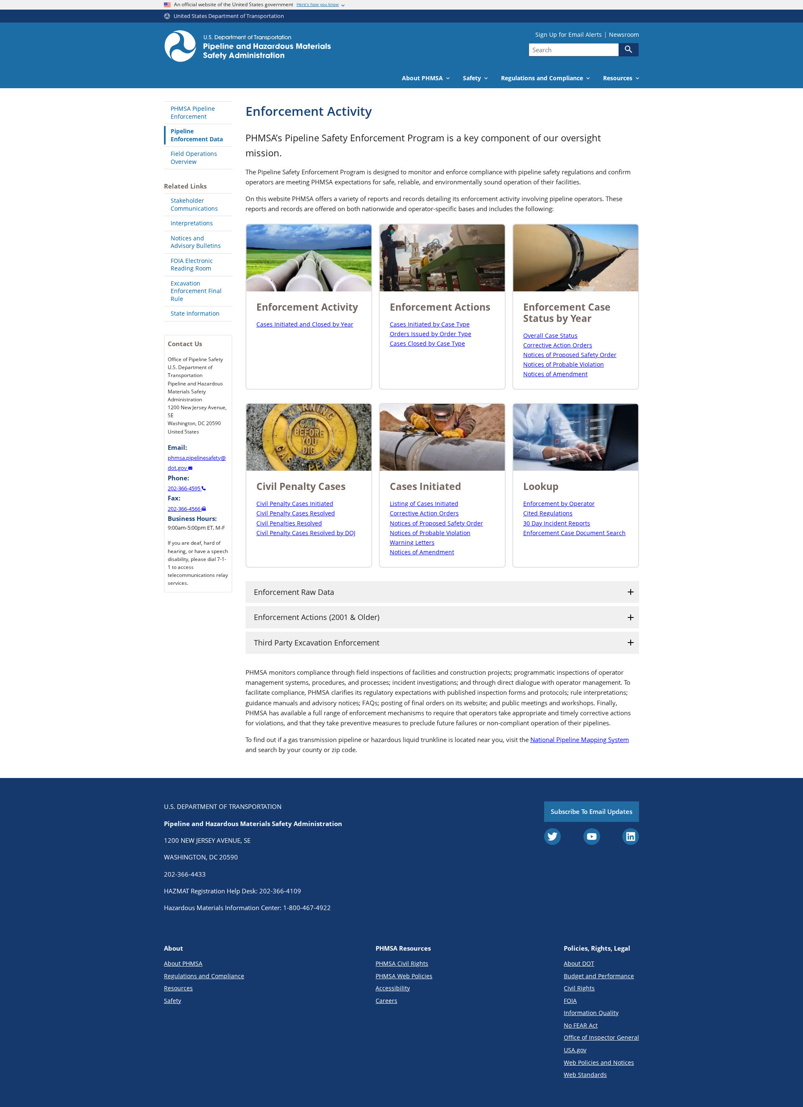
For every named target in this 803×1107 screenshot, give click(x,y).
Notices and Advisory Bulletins (196, 242)
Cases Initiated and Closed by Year (304, 324)
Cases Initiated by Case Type (430, 324)
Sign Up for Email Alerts (568, 35)
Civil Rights (579, 988)
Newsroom (624, 35)
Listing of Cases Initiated (424, 504)
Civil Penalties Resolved (289, 523)
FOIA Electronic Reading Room (192, 265)
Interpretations (192, 223)
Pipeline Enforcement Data (197, 135)
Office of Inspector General (601, 1037)
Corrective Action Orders (557, 345)
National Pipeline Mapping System (579, 739)
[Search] (629, 49)
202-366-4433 (185, 874)
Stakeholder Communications (194, 204)
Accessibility (393, 988)
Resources (178, 988)
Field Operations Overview (194, 158)
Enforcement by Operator (559, 504)
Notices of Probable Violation (563, 364)
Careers (386, 1001)
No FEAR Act (581, 1025)
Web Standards (585, 1075)
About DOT (579, 963)
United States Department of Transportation (229, 16)
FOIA (570, 1001)
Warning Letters (412, 542)
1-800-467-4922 (307, 907)
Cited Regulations (548, 513)
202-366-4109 (280, 891)
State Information (195, 313)
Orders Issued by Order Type (430, 334)
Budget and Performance (599, 976)
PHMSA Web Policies (404, 976)
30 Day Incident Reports (556, 523)
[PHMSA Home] (247, 47)
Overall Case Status (550, 335)
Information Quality (591, 1013)
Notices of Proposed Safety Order (569, 355)
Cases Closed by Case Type (427, 343)
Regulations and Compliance (204, 976)
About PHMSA (183, 963)
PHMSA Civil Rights (402, 963)
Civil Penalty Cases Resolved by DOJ (305, 533)
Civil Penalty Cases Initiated (294, 504)
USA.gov (575, 1050)
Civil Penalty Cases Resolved (295, 513)
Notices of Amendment (555, 374)
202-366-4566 (185, 509)
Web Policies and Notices (599, 1062)
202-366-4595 (185, 488)
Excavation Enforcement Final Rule (196, 291)
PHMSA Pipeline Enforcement (193, 112)
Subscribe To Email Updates (591, 811)
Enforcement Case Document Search (574, 533)
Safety (172, 1001)
